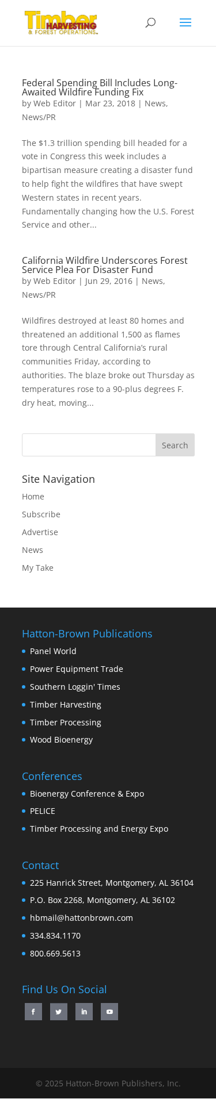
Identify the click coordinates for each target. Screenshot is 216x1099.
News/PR (39, 117)
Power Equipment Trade (76, 668)
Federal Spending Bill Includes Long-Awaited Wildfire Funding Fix (99, 87)
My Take (38, 567)
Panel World (53, 650)
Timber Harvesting (65, 704)
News (155, 103)
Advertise (40, 532)
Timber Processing (65, 722)
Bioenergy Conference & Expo (87, 793)
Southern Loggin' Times (75, 686)
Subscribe (41, 514)
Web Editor (54, 103)
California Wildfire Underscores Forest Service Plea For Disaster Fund (105, 265)
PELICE (42, 810)
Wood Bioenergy (61, 739)
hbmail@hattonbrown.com (81, 917)
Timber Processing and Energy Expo (99, 828)
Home (33, 496)
